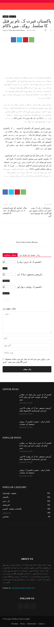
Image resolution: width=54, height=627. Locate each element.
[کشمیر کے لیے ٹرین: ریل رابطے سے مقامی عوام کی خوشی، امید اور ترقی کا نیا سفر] (9, 264)
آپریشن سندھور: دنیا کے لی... (30, 274)
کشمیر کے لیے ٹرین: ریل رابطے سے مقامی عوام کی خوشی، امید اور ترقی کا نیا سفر (35, 397)
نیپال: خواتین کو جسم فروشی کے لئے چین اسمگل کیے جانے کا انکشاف (15, 210)
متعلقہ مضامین (10, 255)
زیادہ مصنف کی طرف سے (29, 255)
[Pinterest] (25, 39)
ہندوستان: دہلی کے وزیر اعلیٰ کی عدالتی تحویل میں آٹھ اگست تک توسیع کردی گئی (40, 212)
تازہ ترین (12, 16)
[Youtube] (33, 606)
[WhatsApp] (31, 39)
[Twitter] (19, 39)
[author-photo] (27, 238)
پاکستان (5, 16)
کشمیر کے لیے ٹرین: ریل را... (29, 262)
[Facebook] (13, 39)
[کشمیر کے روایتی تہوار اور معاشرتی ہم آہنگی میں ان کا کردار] (9, 289)
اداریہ (5, 268)
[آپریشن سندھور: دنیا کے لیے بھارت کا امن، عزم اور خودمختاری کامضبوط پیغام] (9, 277)
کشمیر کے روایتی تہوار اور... (30, 287)
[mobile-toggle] (4, 6)
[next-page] (8, 299)
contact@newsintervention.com (23, 588)
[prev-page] (4, 299)
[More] (37, 39)
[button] (50, 6)
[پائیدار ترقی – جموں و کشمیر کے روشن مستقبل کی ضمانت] (10, 425)
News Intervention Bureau (17, 30)
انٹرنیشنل (6, 280)
